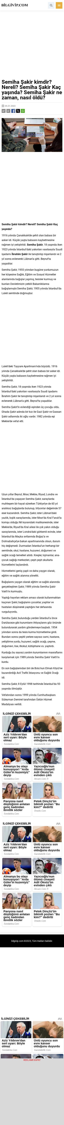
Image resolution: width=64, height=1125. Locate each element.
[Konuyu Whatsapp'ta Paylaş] (23, 111)
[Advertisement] (32, 46)
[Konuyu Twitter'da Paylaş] (18, 111)
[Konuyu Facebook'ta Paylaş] (13, 111)
